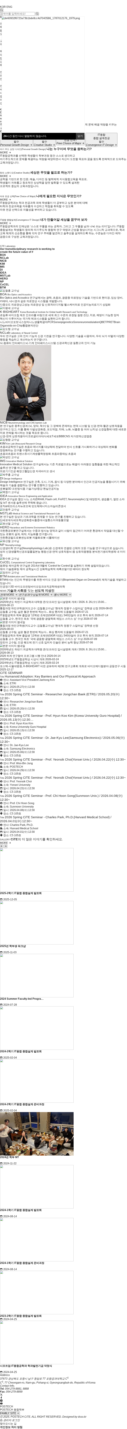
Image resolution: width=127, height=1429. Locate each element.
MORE (4, 152)
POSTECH (6, 1406)
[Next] (5, 846)
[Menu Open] (0, 106)
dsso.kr (82, 1416)
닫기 (80, 136)
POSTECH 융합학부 (12, 1409)
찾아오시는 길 (8, 1423)
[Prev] (1, 846)
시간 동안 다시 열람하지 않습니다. (25, 136)
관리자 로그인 (11, 1420)
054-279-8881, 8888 (17, 1388)
